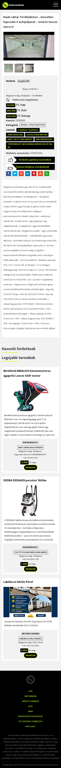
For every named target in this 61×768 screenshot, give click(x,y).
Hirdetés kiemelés (30, 701)
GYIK (30, 691)
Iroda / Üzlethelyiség (33, 125)
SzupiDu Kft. (24, 81)
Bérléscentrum (10, 3)
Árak (30, 711)
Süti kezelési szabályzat (30, 721)
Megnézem (30, 467)
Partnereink (30, 696)
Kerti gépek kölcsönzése (30, 447)
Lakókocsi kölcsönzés (30, 638)
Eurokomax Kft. (30, 442)
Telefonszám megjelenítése (25, 100)
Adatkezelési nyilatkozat (30, 716)
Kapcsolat (30, 726)
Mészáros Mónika (30, 633)
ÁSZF (30, 706)
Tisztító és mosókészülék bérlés (30, 552)
